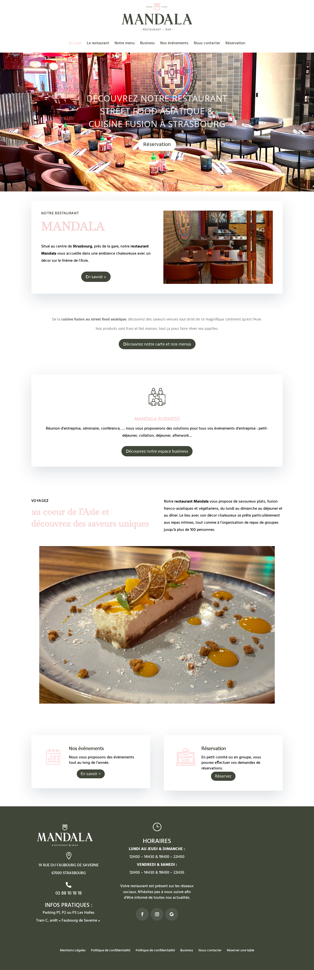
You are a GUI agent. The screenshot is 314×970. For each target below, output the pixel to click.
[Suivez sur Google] (171, 914)
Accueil (75, 43)
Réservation (235, 43)
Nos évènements (174, 43)
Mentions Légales (73, 951)
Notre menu (125, 43)
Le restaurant (98, 43)
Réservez (223, 776)
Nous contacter (207, 43)
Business (147, 43)
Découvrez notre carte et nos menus (157, 344)
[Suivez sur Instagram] (157, 914)
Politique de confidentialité (110, 951)
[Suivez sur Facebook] (142, 914)
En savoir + (96, 276)
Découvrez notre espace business (157, 451)
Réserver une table (240, 951)
